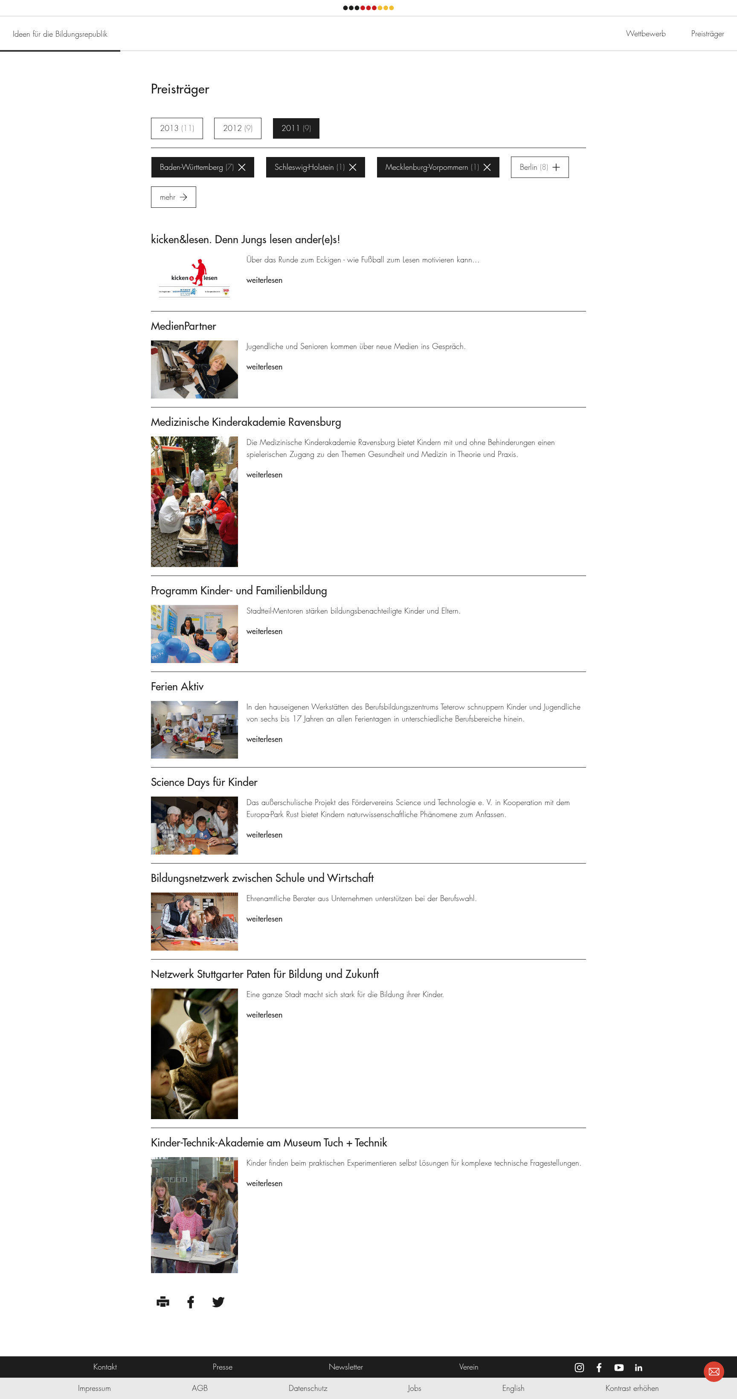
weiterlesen (264, 280)
